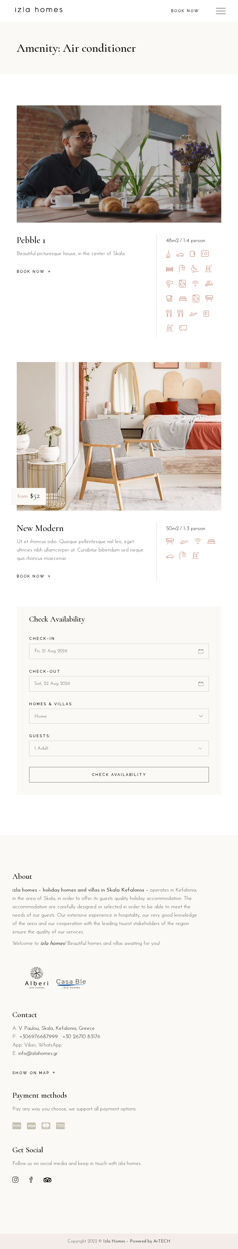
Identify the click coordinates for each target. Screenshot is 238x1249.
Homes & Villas (50, 704)
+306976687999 (39, 1036)
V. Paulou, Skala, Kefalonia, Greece (57, 1028)
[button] (211, 164)
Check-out (45, 671)
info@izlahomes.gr (38, 1053)
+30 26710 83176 (81, 1036)
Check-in (42, 638)
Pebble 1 (31, 240)
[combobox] (119, 716)
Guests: (40, 736)
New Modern (40, 528)
